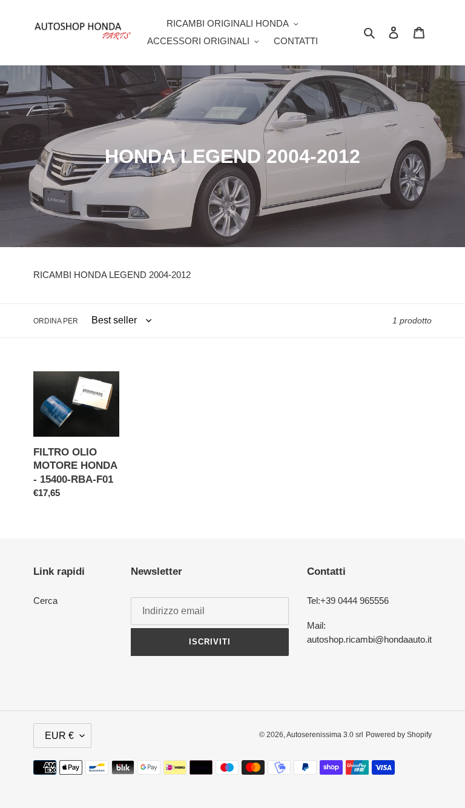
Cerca (45, 600)
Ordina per (55, 321)
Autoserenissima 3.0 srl (324, 734)
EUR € (59, 735)
